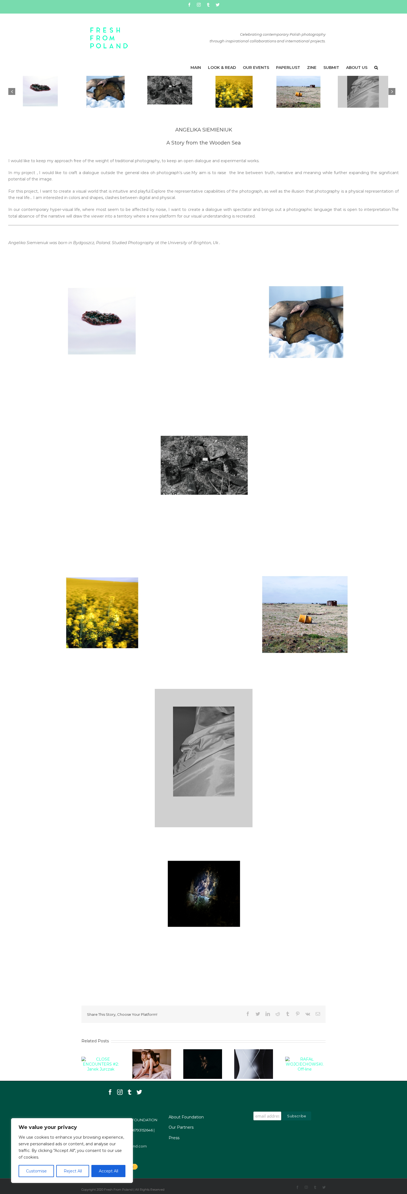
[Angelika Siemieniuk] (40, 92)
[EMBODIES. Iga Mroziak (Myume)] (202, 1063)
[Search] (376, 67)
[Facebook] (110, 1092)
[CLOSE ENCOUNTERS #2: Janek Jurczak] (100, 1063)
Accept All (108, 1171)
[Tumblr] (129, 1092)
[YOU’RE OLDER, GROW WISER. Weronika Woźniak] (151, 1063)
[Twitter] (139, 1092)
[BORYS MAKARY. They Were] (253, 1063)
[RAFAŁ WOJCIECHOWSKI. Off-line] (304, 1063)
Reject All (73, 1171)
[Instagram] (120, 1092)
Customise (36, 1171)
